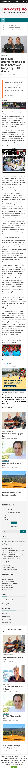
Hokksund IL (21, 392)
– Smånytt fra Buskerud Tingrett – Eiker (13, 550)
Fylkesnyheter (6, 684)
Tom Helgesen (15, 497)
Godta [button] (14, 767)
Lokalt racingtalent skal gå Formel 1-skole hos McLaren (20, 398)
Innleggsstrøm (6, 616)
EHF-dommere (8, 392)
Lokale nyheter (4, 55)
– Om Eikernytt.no (7, 563)
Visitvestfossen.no (7, 587)
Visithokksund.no (7, 585)
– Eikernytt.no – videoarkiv (9, 569)
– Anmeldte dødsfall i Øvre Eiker (11, 556)
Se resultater (14, 526)
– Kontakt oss (6, 565)
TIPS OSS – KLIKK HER (21, 1)
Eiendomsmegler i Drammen (10, 583)
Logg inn (4, 614)
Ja (5, 515)
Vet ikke (6, 519)
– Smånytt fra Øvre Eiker (9, 552)
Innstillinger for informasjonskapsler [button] (14, 764)
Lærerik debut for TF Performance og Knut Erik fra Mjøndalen (8, 399)
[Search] (25, 19)
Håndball (15, 392)
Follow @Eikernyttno (7, 604)
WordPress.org (6, 622)
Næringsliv (12, 490)
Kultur (3, 431)
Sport (10, 55)
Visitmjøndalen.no (7, 590)
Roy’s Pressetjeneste (8, 581)
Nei (5, 517)
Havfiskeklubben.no (7, 579)
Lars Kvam (5, 74)
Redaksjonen (15, 438)
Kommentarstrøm (7, 619)
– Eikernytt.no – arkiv (8, 567)
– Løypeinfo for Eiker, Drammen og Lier (13, 554)
